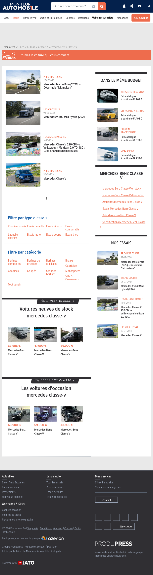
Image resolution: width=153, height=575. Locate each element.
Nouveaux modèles (12, 497)
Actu (6, 18)
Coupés (31, 271)
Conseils (70, 18)
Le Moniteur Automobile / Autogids (42, 551)
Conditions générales (51, 528)
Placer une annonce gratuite (17, 519)
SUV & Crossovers (72, 277)
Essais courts (53, 234)
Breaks (69, 260)
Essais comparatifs (72, 227)
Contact (106, 500)
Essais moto (34, 234)
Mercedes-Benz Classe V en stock (121, 188)
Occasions (83, 18)
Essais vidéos (54, 226)
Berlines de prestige (33, 262)
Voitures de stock (11, 515)
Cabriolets (71, 265)
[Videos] (98, 526)
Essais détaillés (35, 226)
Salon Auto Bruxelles (13, 482)
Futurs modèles (10, 487)
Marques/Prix (29, 18)
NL (149, 6)
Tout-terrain (14, 284)
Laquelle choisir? (13, 236)
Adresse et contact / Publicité (41, 546)
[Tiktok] (125, 517)
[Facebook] (98, 517)
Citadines (13, 271)
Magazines (122, 18)
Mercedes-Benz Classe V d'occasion (123, 195)
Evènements (9, 492)
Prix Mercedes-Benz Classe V (119, 215)
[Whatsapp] (134, 517)
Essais (16, 18)
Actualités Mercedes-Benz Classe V (122, 202)
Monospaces (72, 271)
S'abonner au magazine (108, 487)
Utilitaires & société (102, 18)
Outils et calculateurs (51, 18)
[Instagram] (107, 517)
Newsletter (126, 526)
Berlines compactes (14, 262)
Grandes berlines (51, 272)
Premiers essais (17, 226)
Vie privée (32, 528)
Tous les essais (54, 482)
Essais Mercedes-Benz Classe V (120, 208)
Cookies (68, 528)
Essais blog (71, 234)
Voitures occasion (11, 510)
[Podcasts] (107, 526)
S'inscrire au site (104, 482)
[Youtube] (116, 517)
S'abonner (141, 18)
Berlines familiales (51, 262)
